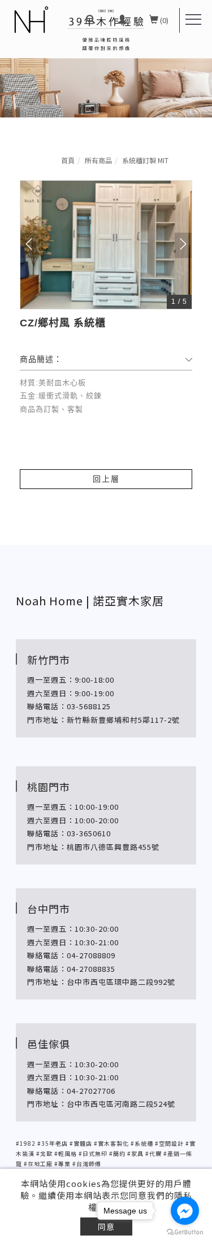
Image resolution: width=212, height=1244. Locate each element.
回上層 (106, 478)
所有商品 (98, 160)
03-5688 (82, 706)
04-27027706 (91, 1090)
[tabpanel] (106, 58)
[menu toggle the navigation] (193, 20)
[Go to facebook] (185, 1211)
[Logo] (30, 19)
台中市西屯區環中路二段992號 (122, 981)
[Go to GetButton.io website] (185, 1232)
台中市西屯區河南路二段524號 (122, 1103)
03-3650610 (89, 833)
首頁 (68, 160)
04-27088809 (91, 955)
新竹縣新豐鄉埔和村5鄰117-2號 (123, 719)
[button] (90, 20)
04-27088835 (91, 968)
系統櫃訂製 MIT (145, 160)
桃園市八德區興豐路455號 (113, 846)
